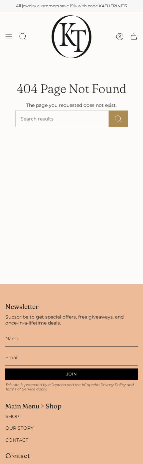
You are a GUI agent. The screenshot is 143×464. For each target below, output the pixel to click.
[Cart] (134, 36)
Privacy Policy (113, 385)
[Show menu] (8, 36)
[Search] (118, 119)
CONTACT (16, 440)
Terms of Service (20, 389)
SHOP (12, 416)
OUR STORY (19, 428)
